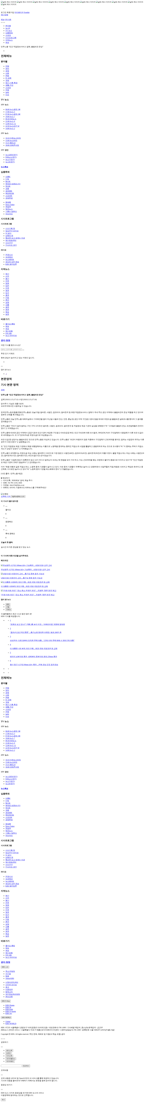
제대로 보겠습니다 (12, 184)
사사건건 (9, 243)
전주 (7, 281)
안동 (7, 298)
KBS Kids (9, 1009)
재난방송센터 (10, 240)
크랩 (7, 189)
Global (7, 1021)
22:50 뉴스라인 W (12, 126)
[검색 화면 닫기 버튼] (2, 366)
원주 (7, 310)
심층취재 (9, 33)
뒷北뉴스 (9, 209)
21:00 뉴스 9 (10, 121)
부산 (7, 274)
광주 (7, 307)
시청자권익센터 (11, 982)
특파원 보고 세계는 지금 (15, 238)
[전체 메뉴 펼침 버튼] (2, 22)
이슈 (7, 95)
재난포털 (4, 15)
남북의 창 (9, 236)
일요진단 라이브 (12, 231)
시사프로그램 (10, 38)
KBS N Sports (10, 1011)
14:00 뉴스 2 (10, 128)
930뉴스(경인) (11, 157)
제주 (7, 314)
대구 (7, 293)
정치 (7, 69)
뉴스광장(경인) (11, 155)
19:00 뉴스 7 (10, 117)
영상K (7, 186)
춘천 (7, 300)
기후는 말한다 (11, 211)
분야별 (8, 26)
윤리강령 (9, 997)
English (26, 12)
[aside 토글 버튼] (4, 1038)
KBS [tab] (7, 604)
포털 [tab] (7, 607)
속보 (7, 42)
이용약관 (9, 989)
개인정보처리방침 (12, 994)
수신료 (8, 974)
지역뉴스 (9, 40)
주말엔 (8, 207)
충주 (7, 295)
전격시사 (9, 255)
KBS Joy (8, 1013)
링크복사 (26, 1066)
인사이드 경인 (11, 245)
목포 (7, 312)
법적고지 (9, 992)
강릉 (7, 305)
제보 (3, 20)
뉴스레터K (9, 259)
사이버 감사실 (11, 985)
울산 (7, 279)
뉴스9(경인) (10, 162)
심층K (7, 177)
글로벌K (8, 191)
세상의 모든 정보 (12, 262)
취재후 (8, 202)
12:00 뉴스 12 (10, 124)
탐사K (7, 181)
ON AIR (8, 333)
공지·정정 (5, 340)
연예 (7, 90)
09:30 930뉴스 (10, 119)
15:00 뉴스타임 (11, 140)
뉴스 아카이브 (11, 335)
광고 (7, 987)
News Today (10, 205)
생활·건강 (9, 85)
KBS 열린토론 (11, 264)
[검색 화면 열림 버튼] (4, 22)
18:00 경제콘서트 (12, 145)
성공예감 (9, 257)
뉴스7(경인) (10, 160)
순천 (7, 276)
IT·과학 (8, 78)
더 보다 (8, 233)
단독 (7, 179)
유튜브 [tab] (8, 609)
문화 (7, 76)
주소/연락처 (10, 971)
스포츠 (8, 35)
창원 (7, 283)
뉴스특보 (4, 167)
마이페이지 (19, 12)
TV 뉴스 (8, 31)
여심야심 (9, 214)
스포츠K (8, 196)
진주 (7, 288)
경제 (7, 71)
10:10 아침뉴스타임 (13, 138)
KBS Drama (9, 1005)
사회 (7, 73)
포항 (7, 302)
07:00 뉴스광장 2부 (12, 114)
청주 (7, 291)
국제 (7, 80)
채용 (7, 976)
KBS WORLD (10, 1024)
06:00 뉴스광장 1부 (12, 109)
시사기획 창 (10, 228)
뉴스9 (7, 28)
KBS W (8, 1007)
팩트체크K (9, 193)
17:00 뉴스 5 (10, 112)
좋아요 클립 (10, 324)
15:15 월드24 (10, 143)
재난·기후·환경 (11, 83)
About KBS (9, 978)
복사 (3, 1100)
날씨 (7, 92)
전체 (7, 66)
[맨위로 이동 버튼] (2, 1038)
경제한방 (9, 198)
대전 (7, 286)
